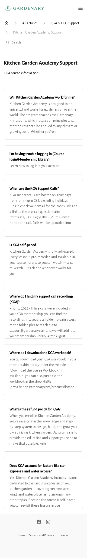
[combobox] (43, 42)
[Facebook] (39, 522)
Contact (65, 535)
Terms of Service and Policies (35, 535)
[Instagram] (48, 522)
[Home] (6, 23)
